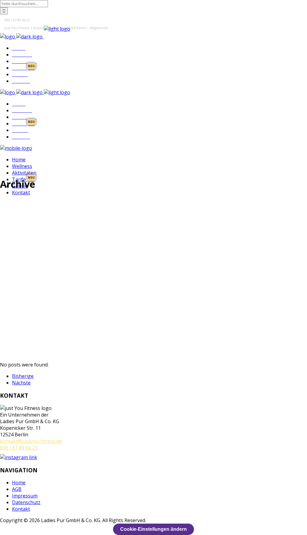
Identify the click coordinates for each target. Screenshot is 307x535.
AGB (17, 489)
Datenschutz (26, 502)
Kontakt (21, 509)
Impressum (24, 495)
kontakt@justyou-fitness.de (31, 441)
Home (18, 482)
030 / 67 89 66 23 (18, 447)
